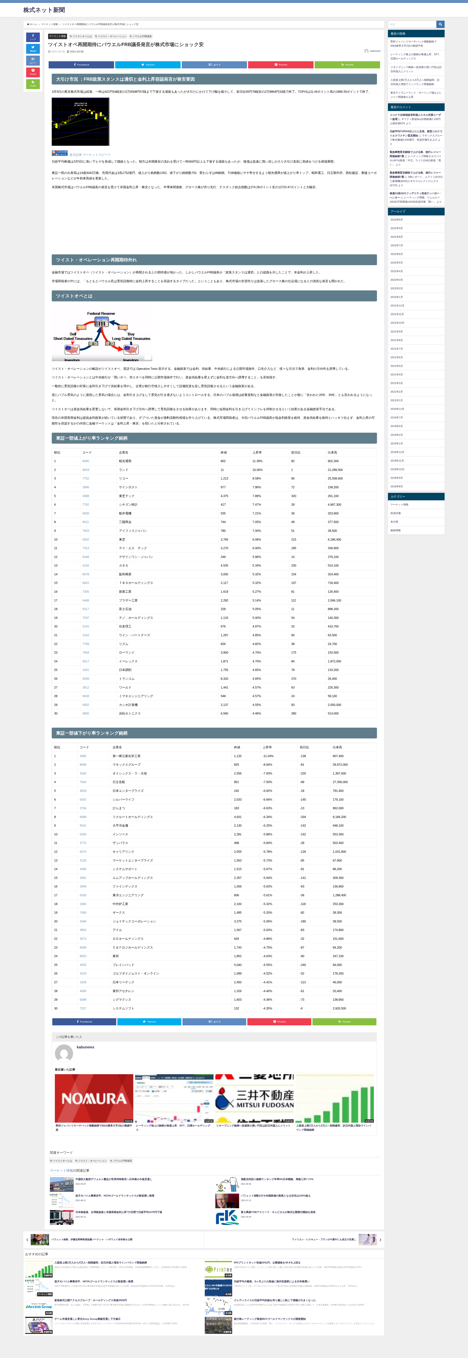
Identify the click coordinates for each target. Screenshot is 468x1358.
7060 (83, 912)
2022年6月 (396, 254)
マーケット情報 (57, 36)
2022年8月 (396, 237)
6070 (83, 851)
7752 (85, 478)
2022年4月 (396, 271)
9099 (83, 947)
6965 (85, 713)
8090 (85, 460)
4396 (83, 868)
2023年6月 (396, 219)
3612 (85, 687)
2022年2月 (396, 288)
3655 (83, 964)
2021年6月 (396, 357)
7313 (85, 548)
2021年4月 (396, 374)
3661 (83, 877)
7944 (85, 652)
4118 (85, 565)
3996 (85, 487)
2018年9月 (396, 478)
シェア (33, 39)
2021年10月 (397, 322)
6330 (83, 895)
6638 (85, 695)
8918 (85, 469)
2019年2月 (396, 435)
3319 (83, 973)
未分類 (394, 521)
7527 (83, 1008)
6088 (83, 999)
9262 (83, 799)
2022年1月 (396, 297)
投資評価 (395, 513)
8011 (85, 521)
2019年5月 (396, 426)
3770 (83, 842)
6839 (85, 513)
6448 (85, 600)
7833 (85, 530)
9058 (85, 678)
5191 (85, 626)
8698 (83, 764)
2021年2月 (396, 391)
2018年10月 (397, 469)
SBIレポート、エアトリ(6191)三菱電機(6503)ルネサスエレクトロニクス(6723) (416, 181)
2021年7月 (396, 348)
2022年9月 (396, 228)
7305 (85, 591)
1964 (83, 903)
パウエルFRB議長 (142, 36)
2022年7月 (396, 245)
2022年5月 (396, 262)
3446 (83, 921)
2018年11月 (397, 460)
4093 (83, 990)
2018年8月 (396, 486)
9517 (85, 661)
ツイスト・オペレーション (112, 36)
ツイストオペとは (82, 36)
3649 (83, 886)
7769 (85, 643)
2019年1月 (396, 443)
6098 (83, 816)
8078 (85, 574)
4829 (83, 790)
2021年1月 (396, 400)
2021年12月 (397, 305)
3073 (83, 938)
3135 (83, 860)
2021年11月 (397, 314)
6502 (85, 539)
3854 (83, 929)
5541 (83, 825)
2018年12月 (397, 452)
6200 (83, 834)
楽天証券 (75, 154)
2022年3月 (396, 280)
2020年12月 (397, 409)
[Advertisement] (133, 220)
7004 (83, 781)
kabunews (375, 51)
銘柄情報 (395, 530)
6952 (85, 704)
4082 (83, 755)
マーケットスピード (97, 154)
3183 (85, 635)
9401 (85, 582)
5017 (85, 608)
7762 (85, 504)
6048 (85, 556)
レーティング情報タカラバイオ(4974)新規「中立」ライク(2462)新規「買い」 (415, 160)
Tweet (33, 51)
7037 (85, 617)
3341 (85, 669)
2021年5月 (396, 366)
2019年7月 (396, 417)
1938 (83, 982)
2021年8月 (396, 340)
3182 (83, 773)
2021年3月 (396, 383)
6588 (85, 495)
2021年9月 (396, 331)
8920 (83, 956)
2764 (83, 808)
